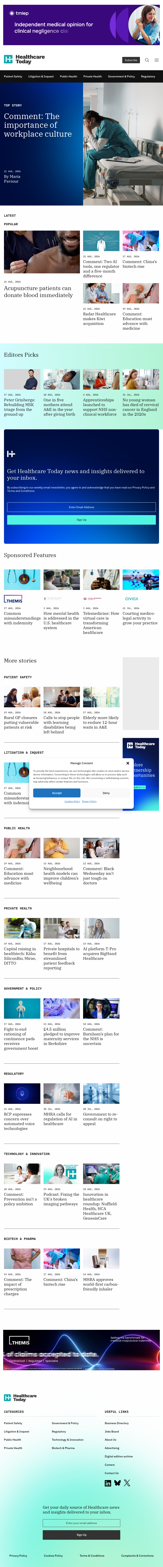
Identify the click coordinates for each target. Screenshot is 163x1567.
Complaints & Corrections (137, 1555)
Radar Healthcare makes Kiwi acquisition (99, 319)
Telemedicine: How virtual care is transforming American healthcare (101, 623)
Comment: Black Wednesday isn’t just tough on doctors (98, 875)
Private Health (92, 76)
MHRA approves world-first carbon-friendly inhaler (101, 1284)
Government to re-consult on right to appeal (100, 1119)
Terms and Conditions (20, 491)
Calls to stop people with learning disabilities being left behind (62, 724)
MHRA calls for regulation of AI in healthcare (60, 1119)
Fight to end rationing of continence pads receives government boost (21, 1039)
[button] (128, 763)
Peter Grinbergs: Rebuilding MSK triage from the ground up (19, 407)
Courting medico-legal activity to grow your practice (140, 618)
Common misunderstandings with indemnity (22, 618)
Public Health (68, 76)
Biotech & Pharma (63, 1448)
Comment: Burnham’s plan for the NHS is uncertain (101, 1036)
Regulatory (148, 76)
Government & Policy (121, 76)
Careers (110, 1465)
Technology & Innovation (67, 1439)
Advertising (112, 1448)
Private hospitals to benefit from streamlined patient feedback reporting (62, 958)
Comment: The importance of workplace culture (38, 125)
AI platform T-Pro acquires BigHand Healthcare (99, 953)
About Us (110, 1439)
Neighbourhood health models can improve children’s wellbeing (61, 875)
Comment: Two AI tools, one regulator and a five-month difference (101, 268)
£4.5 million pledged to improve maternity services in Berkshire (62, 1036)
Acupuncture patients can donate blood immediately (38, 291)
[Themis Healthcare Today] (81, 1350)
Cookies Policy (72, 801)
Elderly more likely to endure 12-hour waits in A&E (101, 722)
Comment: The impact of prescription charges (18, 1286)
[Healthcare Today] (24, 59)
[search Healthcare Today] (147, 60)
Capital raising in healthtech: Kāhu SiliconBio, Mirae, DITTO (20, 956)
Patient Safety (13, 76)
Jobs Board (112, 1431)
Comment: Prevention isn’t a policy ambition (20, 1199)
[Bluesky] (117, 1483)
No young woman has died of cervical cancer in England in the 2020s (141, 407)
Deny (106, 793)
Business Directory (117, 1423)
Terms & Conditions (92, 1555)
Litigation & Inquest (41, 76)
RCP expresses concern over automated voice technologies (19, 1121)
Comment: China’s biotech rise (140, 264)
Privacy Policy (89, 801)
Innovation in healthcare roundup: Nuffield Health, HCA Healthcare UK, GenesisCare (100, 1206)
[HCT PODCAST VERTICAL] (141, 693)
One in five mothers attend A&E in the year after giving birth (60, 407)
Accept (57, 793)
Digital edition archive (119, 1456)
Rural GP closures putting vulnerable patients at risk (21, 722)
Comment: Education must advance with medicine (137, 321)
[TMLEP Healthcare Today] (81, 25)
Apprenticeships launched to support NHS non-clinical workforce (100, 407)
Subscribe (131, 60)
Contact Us (112, 1473)
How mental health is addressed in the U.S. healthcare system (61, 620)
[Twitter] (127, 1483)
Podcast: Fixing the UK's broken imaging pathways (61, 1199)
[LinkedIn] (108, 1483)
